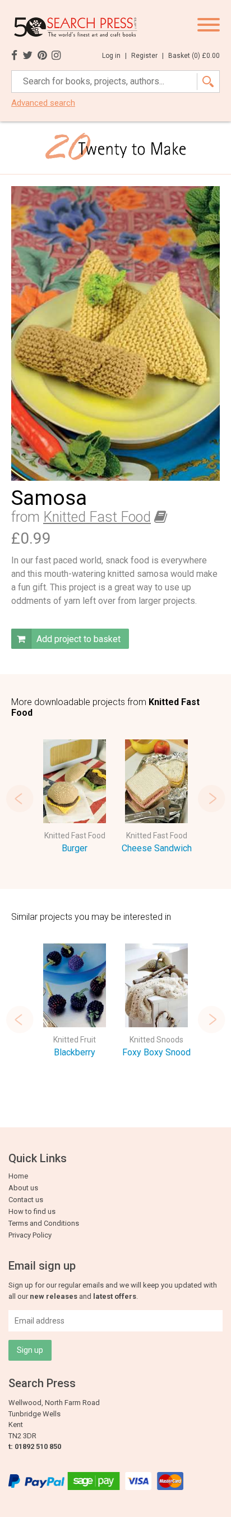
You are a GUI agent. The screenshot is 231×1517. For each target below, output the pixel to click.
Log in (114, 56)
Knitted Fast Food (97, 517)
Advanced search (43, 103)
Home (18, 1176)
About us (23, 1188)
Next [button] (211, 798)
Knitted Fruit (74, 1039)
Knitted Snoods (156, 1039)
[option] (75, 798)
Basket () (194, 56)
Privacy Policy (30, 1235)
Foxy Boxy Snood (156, 1052)
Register (147, 56)
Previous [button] (20, 798)
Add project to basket (77, 639)
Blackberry (74, 1052)
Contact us (25, 1199)
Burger (74, 848)
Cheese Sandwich (157, 848)
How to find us (32, 1211)
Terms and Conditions (43, 1223)
